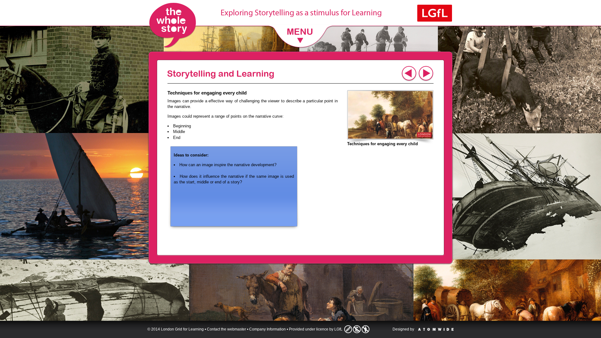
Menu (300, 35)
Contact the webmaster (226, 329)
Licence (357, 329)
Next (426, 73)
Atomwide (436, 329)
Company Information (267, 329)
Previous (409, 73)
